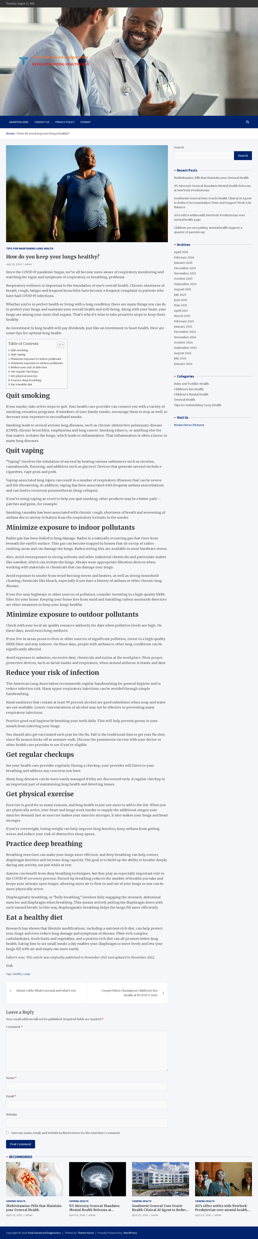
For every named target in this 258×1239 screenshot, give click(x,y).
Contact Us (41, 122)
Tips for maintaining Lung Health (29, 248)
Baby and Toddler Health (191, 384)
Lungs (26, 974)
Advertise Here (18, 122)
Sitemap (85, 122)
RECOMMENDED (20, 1157)
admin (28, 264)
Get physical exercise (24, 375)
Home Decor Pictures (189, 425)
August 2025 (182, 289)
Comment (14, 1027)
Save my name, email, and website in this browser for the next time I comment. (65, 1133)
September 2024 (185, 348)
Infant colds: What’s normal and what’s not (46, 990)
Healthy (17, 974)
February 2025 (184, 321)
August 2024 (182, 353)
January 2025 (183, 326)
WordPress (130, 1233)
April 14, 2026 (203, 1215)
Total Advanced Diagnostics (44, 1233)
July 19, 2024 (13, 264)
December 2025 (185, 268)
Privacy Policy (64, 122)
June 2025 (180, 300)
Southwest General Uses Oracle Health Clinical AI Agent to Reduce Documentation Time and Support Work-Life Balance (212, 203)
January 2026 (183, 263)
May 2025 (180, 305)
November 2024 (185, 337)
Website (11, 1114)
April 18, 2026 (77, 1215)
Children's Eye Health (189, 389)
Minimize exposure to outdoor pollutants (37, 363)
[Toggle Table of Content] (58, 344)
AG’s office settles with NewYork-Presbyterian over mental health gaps (221, 1210)
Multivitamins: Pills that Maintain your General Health (211, 178)
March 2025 (182, 316)
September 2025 (185, 284)
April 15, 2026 (140, 1215)
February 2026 (184, 257)
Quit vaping (18, 354)
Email (11, 1096)
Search (179, 147)
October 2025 (183, 278)
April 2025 (181, 310)
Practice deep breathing (26, 380)
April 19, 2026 (14, 1215)
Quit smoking (19, 350)
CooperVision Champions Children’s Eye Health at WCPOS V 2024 (129, 993)
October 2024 (183, 342)
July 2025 (180, 295)
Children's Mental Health (191, 394)
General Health (184, 399)
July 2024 (180, 358)
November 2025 (185, 273)
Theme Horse (86, 1233)
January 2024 (183, 364)
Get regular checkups (24, 371)
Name (11, 1078)
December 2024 (185, 332)
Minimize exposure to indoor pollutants (36, 358)
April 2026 (181, 252)
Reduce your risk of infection (29, 367)
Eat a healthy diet (21, 384)
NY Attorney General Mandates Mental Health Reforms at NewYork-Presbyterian (94, 1210)
